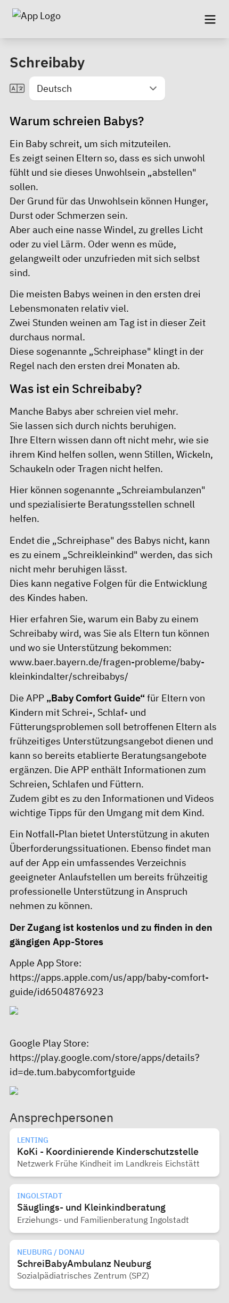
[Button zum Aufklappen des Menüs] (210, 19)
